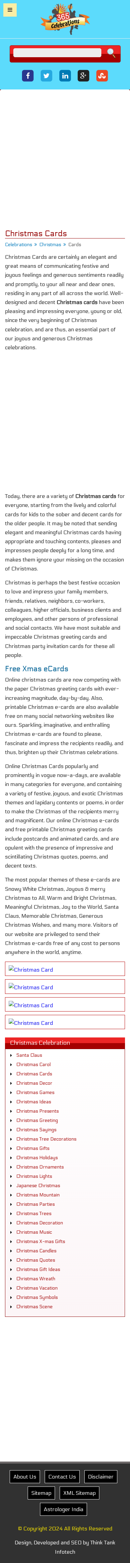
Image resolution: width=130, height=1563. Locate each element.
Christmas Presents (37, 1111)
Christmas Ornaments (40, 1167)
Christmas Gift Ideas (38, 1269)
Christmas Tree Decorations (46, 1139)
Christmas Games (35, 1092)
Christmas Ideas (33, 1102)
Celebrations (18, 244)
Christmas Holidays (37, 1158)
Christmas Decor (34, 1083)
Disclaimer (101, 1477)
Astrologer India (63, 1509)
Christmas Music (34, 1232)
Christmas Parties (35, 1204)
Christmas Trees (33, 1213)
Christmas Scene (34, 1307)
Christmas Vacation (37, 1288)
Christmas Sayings (36, 1130)
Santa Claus (29, 1055)
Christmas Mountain (38, 1195)
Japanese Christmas (38, 1185)
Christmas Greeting (37, 1120)
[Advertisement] (65, 159)
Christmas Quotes (35, 1260)
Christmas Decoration (39, 1223)
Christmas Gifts (32, 1148)
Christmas (50, 244)
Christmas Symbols (37, 1297)
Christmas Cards (34, 1074)
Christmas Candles (36, 1251)
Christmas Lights (34, 1176)
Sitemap (41, 1493)
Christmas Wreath (35, 1279)
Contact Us (62, 1477)
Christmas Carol (33, 1064)
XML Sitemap (79, 1493)
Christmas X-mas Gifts (40, 1241)
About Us (24, 1477)
